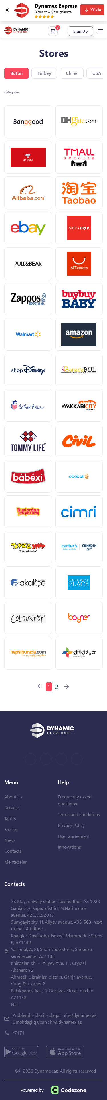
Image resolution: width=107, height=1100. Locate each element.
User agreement (74, 836)
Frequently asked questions (75, 800)
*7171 (18, 1033)
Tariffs (10, 818)
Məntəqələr (15, 862)
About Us (13, 797)
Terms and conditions (79, 814)
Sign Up (80, 31)
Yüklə (95, 10)
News (9, 840)
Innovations (69, 847)
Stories (11, 829)
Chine (72, 73)
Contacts (12, 851)
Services (12, 807)
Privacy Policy (71, 825)
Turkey (44, 73)
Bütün (16, 73)
